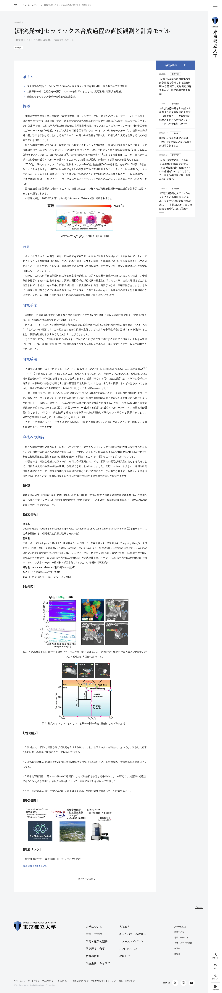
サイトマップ (34, 981)
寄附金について (79, 981)
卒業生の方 (179, 932)
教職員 (177, 954)
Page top (199, 907)
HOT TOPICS (128, 948)
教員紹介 (124, 956)
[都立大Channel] (192, 983)
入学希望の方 (180, 927)
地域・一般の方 (181, 938)
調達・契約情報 (125, 981)
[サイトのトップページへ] (215, 37)
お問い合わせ (19, 981)
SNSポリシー (64, 981)
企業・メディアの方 (183, 943)
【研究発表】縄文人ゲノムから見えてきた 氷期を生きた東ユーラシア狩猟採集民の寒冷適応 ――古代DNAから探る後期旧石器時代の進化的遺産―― (175, 203)
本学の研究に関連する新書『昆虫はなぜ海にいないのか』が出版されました (175, 141)
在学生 (177, 948)
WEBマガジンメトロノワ (102, 981)
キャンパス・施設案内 (132, 934)
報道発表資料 (35, 866)
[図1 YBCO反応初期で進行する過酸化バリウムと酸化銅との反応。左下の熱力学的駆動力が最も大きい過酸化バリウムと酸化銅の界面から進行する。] (85, 621)
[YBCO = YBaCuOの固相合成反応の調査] (85, 217)
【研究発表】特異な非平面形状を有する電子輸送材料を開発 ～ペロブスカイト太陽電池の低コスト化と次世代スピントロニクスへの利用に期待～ (175, 116)
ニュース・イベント (131, 941)
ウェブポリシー (49, 981)
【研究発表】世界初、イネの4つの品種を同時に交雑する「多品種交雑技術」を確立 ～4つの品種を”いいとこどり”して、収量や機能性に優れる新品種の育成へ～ (175, 169)
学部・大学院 (94, 934)
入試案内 (124, 927)
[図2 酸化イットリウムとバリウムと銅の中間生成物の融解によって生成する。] (85, 691)
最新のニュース (175, 65)
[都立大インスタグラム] (183, 983)
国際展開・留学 (95, 948)
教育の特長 (92, 956)
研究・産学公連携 (97, 941)
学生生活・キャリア (98, 963)
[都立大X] (175, 983)
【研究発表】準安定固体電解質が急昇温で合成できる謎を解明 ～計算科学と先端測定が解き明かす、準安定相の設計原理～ (175, 86)
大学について (94, 927)
